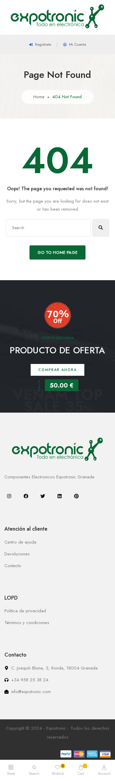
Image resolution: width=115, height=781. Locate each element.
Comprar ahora (57, 370)
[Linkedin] (59, 496)
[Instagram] (9, 496)
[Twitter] (42, 496)
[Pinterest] (76, 496)
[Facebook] (26, 496)
